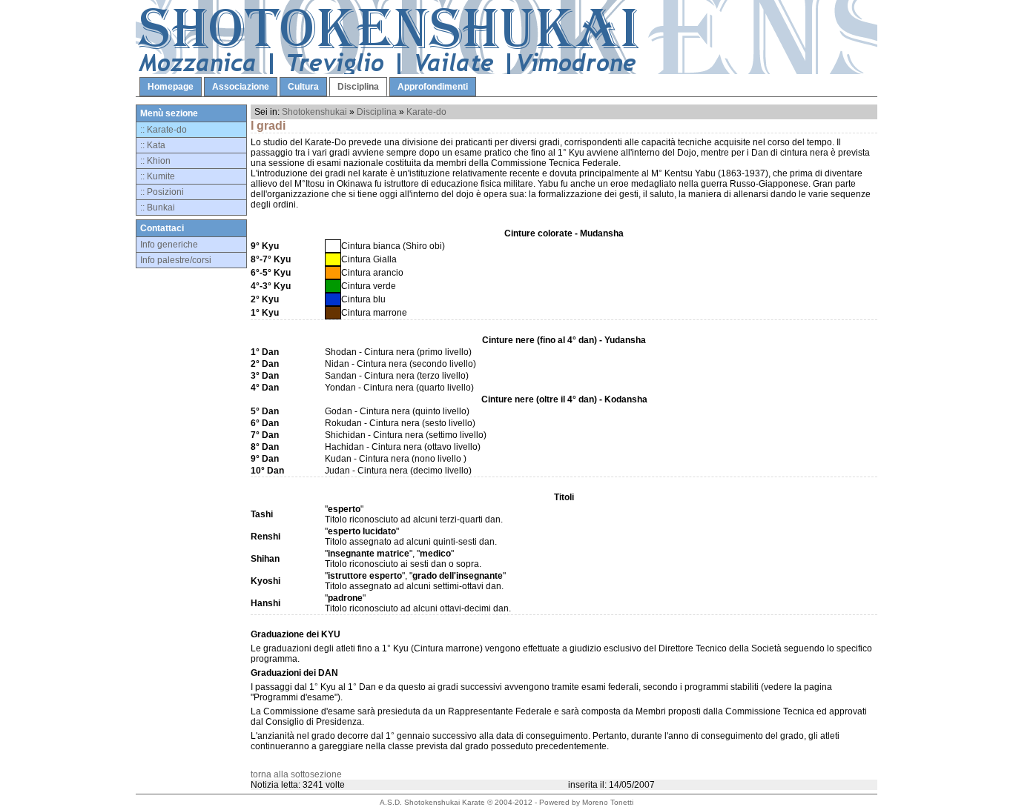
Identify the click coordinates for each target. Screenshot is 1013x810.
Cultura (303, 87)
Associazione (240, 87)
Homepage (171, 87)
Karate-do (426, 112)
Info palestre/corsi (175, 260)
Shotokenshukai (314, 112)
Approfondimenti (432, 87)
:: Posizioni (162, 192)
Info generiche (169, 244)
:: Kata (152, 145)
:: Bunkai (157, 207)
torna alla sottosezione (296, 774)
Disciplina (358, 87)
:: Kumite (157, 176)
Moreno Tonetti (607, 802)
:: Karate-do (163, 130)
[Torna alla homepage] (506, 71)
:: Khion (155, 161)
